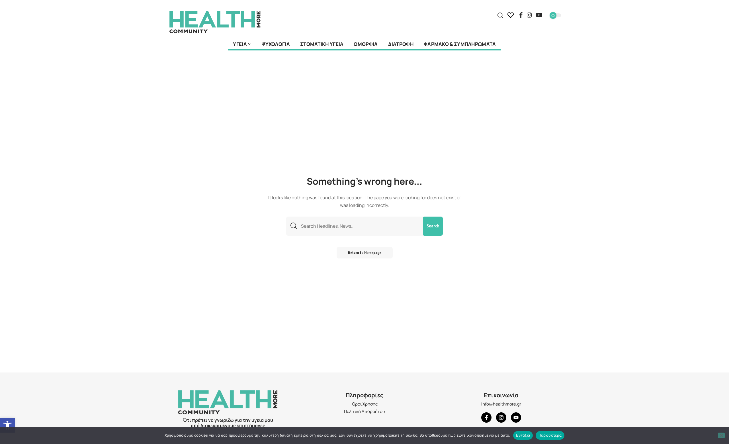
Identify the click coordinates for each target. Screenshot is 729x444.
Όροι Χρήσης (365, 404)
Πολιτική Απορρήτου (364, 411)
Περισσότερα (550, 435)
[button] (7, 425)
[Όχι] (721, 435)
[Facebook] (521, 15)
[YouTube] (539, 15)
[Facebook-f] (486, 417)
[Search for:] (360, 226)
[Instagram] (529, 15)
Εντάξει (523, 435)
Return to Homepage (364, 252)
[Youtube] (516, 417)
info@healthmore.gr (501, 404)
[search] (500, 15)
